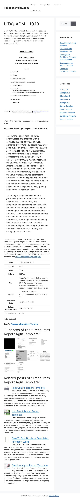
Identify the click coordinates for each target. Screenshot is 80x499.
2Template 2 (65, 93)
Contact (33, 5)
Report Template (66, 119)
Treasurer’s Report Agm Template (28, 257)
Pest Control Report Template (28, 387)
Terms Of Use (35, 11)
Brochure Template (67, 113)
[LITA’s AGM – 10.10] (21, 367)
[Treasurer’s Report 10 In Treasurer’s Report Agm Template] (33, 355)
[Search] (73, 24)
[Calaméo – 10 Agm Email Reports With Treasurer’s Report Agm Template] (9, 355)
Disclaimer (57, 5)
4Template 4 (65, 99)
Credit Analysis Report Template (30, 465)
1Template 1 (64, 89)
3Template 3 (65, 96)
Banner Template (66, 106)
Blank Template (66, 109)
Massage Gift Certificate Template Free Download (68, 57)
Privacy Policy (45, 5)
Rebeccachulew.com (16, 7)
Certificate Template (68, 116)
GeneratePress (54, 496)
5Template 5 (65, 103)
